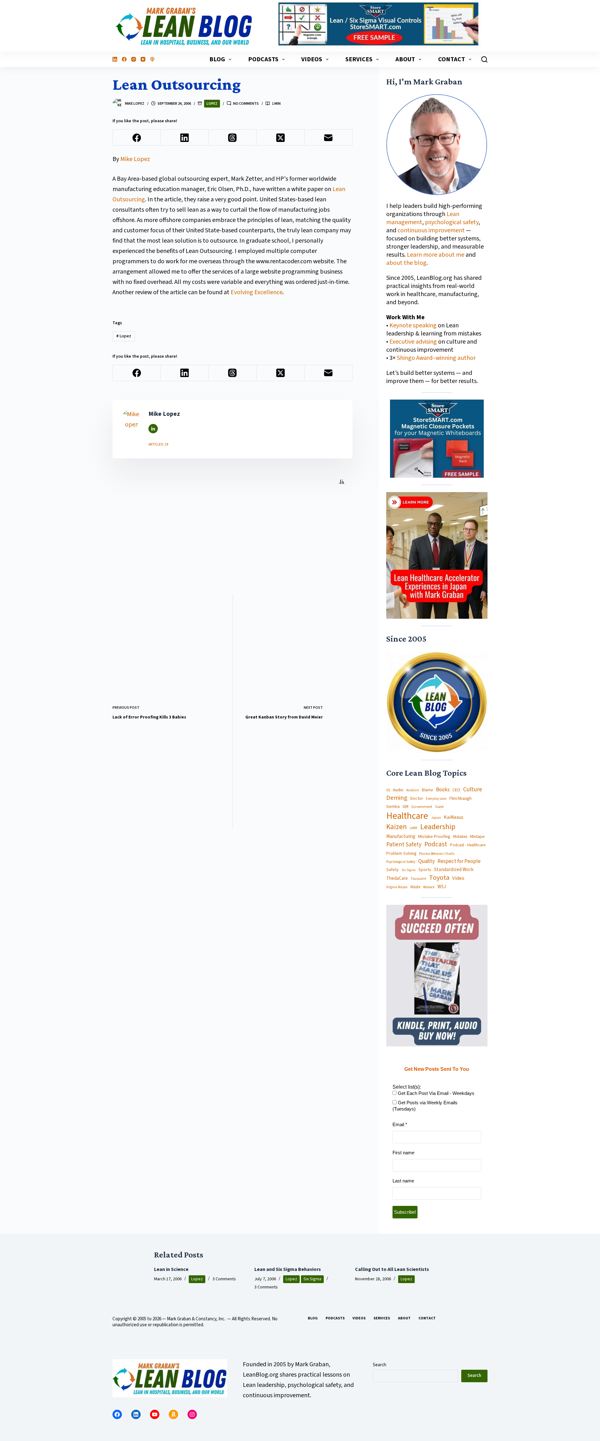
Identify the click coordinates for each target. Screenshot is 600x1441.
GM (405, 806)
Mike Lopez (135, 159)
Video (458, 878)
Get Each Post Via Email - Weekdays (435, 1093)
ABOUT (405, 59)
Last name (403, 1180)
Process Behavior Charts (436, 854)
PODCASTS (263, 59)
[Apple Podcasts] (152, 59)
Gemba (393, 806)
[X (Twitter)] (280, 138)
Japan (436, 817)
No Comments (246, 103)
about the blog (406, 263)
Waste (415, 887)
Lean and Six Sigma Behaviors (287, 1269)
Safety (392, 870)
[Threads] (233, 138)
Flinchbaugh (460, 799)
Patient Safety (404, 845)
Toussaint (418, 878)
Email (399, 1124)
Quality (426, 861)
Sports (424, 870)
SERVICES (358, 59)
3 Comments (224, 1279)
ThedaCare (397, 878)
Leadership (437, 827)
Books (443, 789)
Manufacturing (400, 837)
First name (403, 1152)
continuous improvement (431, 230)
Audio (398, 790)
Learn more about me (435, 254)
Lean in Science (171, 1269)
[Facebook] (124, 59)
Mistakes (460, 836)
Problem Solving (401, 853)
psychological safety (451, 222)
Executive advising (413, 341)
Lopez (212, 103)
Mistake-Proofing (434, 837)
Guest (439, 807)
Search (379, 1365)
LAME (414, 828)
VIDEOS (311, 59)
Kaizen (396, 827)
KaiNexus (453, 817)
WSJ (442, 887)
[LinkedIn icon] (153, 428)
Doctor (416, 798)
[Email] (328, 138)
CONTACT (451, 59)
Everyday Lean (436, 799)
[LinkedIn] (114, 59)
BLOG (217, 59)
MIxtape (477, 836)
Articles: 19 (158, 444)
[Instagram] (133, 59)
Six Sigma (409, 870)
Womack (429, 887)
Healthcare (407, 816)
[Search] (484, 59)
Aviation (412, 790)
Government (421, 806)
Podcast (435, 844)
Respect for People (459, 861)
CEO (456, 790)
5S (388, 790)
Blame (427, 790)
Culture (472, 790)
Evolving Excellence (256, 292)
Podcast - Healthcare (467, 845)
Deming (397, 798)
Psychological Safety (400, 862)
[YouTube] (143, 59)
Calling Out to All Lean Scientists (392, 1269)
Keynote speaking (413, 325)
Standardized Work (453, 869)
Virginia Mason (397, 887)
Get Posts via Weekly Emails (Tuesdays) (425, 1105)
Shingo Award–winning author (436, 358)
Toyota (439, 877)
